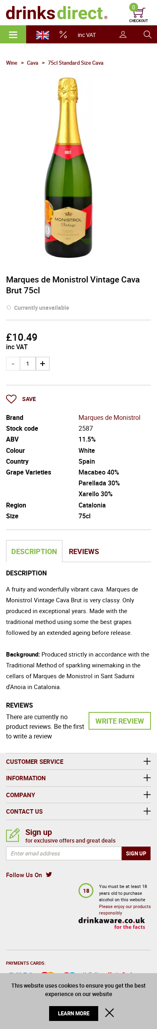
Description (34, 551)
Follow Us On (24, 875)
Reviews (84, 551)
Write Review (119, 721)
